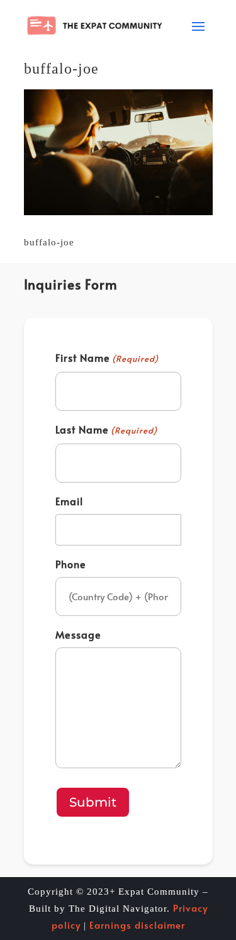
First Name (107, 357)
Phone (70, 564)
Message (78, 634)
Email (69, 501)
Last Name (106, 429)
